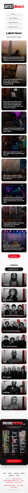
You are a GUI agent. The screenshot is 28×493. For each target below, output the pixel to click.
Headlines (11, 475)
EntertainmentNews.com (11, 480)
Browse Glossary (14, 22)
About (17, 475)
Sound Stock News (9, 485)
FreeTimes (14, 487)
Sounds (23, 473)
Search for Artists (14, 269)
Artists (10, 473)
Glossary (16, 473)
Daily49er (20, 485)
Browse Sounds (14, 26)
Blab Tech (18, 482)
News (14, 13)
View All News (14, 256)
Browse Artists (14, 18)
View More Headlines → (14, 461)
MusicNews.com (16, 478)
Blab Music (9, 482)
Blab (22, 480)
